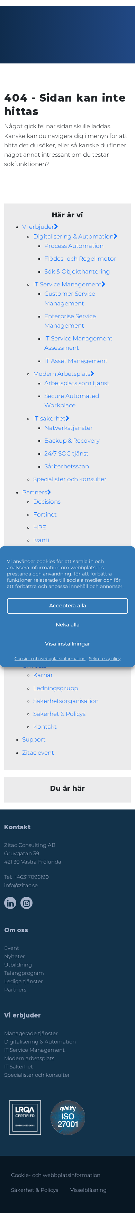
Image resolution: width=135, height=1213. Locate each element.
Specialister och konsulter (70, 479)
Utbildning (18, 965)
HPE (39, 527)
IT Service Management (67, 284)
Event (11, 948)
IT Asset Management (76, 360)
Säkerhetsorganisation (66, 701)
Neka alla (68, 624)
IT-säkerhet (49, 418)
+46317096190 (31, 877)
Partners (34, 492)
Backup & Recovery (72, 440)
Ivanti (41, 540)
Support (34, 739)
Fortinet (45, 514)
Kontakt (45, 726)
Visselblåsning (88, 1190)
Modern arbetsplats (29, 1058)
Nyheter (14, 956)
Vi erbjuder (38, 226)
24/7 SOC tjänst (66, 453)
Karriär (43, 675)
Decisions (47, 501)
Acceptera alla (67, 605)
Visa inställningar (67, 643)
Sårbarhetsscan (66, 466)
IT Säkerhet (18, 1067)
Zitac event (38, 752)
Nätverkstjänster (68, 427)
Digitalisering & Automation (73, 236)
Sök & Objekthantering (77, 271)
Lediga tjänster (23, 981)
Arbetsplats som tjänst (76, 383)
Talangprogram (24, 973)
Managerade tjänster (31, 1033)
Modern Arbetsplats (61, 373)
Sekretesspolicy (104, 658)
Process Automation (74, 245)
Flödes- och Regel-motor (80, 258)
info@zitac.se (21, 885)
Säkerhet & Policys (59, 713)
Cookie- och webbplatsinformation (50, 658)
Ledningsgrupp (55, 688)
